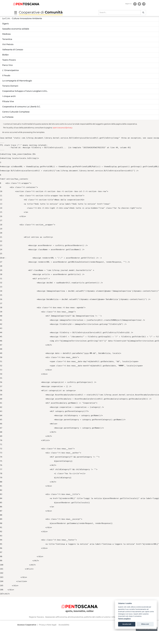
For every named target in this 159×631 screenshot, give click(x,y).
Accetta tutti (126, 624)
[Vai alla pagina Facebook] (135, 4)
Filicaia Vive (8, 101)
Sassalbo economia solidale (15, 29)
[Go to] (26, 4)
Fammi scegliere (124, 618)
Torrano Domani (10, 86)
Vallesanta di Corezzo (12, 49)
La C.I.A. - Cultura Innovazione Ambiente (22, 18)
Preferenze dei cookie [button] (146, 629)
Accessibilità (64, 625)
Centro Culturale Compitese (16, 112)
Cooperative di (41, 12)
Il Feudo (6, 75)
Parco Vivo (7, 65)
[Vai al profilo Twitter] (139, 4)
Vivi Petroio (7, 44)
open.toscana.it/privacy (62, 128)
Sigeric (5, 23)
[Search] (143, 12)
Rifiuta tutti (145, 624)
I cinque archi (9, 96)
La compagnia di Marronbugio (17, 81)
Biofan (5, 55)
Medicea (6, 34)
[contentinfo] (79, 614)
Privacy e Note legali (47, 625)
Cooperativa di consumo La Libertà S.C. (21, 106)
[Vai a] (143, 4)
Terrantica (7, 39)
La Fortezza (7, 117)
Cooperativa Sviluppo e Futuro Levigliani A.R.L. (25, 91)
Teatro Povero (9, 60)
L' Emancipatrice (10, 70)
